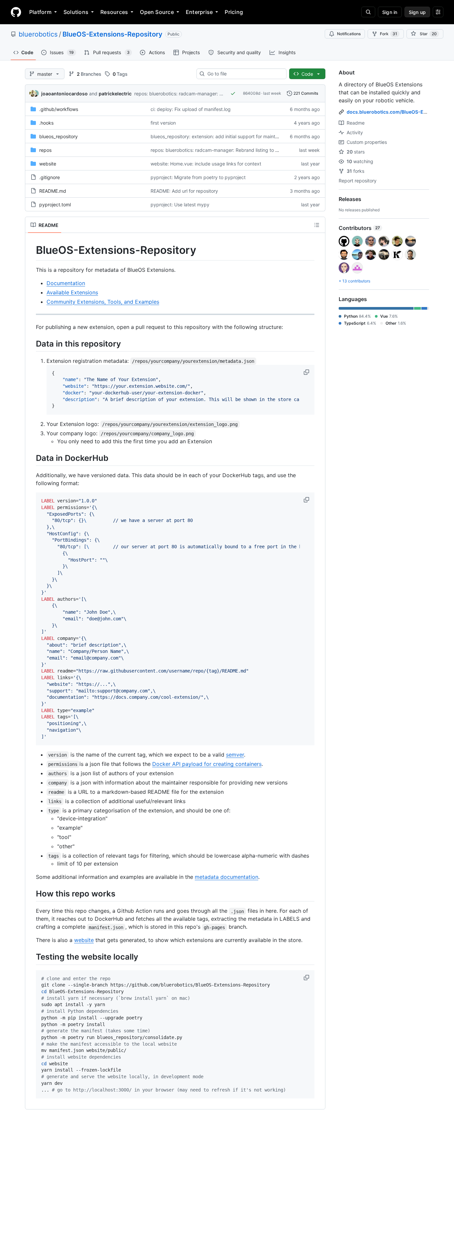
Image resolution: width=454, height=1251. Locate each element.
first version (163, 123)
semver (235, 754)
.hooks (46, 123)
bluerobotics (38, 34)
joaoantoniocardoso (64, 93)
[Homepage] (16, 12)
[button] (307, 372)
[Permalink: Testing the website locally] (31, 957)
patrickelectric (115, 93)
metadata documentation (226, 877)
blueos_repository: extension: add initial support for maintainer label (224, 136)
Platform (40, 12)
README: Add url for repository (184, 191)
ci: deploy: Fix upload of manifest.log (191, 109)
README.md (52, 191)
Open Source (157, 12)
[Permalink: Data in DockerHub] (31, 458)
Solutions (75, 12)
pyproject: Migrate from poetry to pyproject (198, 177)
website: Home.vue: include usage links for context (206, 163)
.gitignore (49, 177)
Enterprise (199, 12)
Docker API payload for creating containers (207, 764)
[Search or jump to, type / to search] (368, 12)
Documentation (66, 283)
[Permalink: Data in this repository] (31, 343)
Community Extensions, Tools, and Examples (103, 301)
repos (45, 150)
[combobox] (244, 74)
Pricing (234, 12)
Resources (114, 12)
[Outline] (316, 225)
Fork (388, 33)
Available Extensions (72, 292)
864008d (251, 93)
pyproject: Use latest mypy (180, 204)
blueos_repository (58, 136)
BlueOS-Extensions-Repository (112, 34)
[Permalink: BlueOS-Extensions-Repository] (31, 250)
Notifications (349, 33)
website (47, 163)
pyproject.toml (55, 204)
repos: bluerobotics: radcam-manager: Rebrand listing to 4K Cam (205, 93)
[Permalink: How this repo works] (31, 893)
